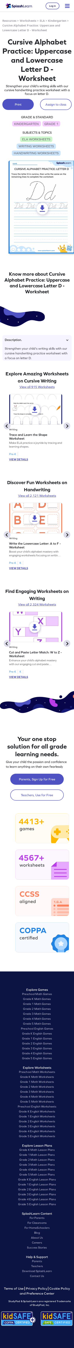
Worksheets (28, 21)
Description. (13, 340)
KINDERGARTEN (26, 124)
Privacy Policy (36, 1288)
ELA (42, 21)
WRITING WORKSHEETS (36, 146)
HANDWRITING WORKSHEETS (36, 153)
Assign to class (55, 104)
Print (18, 104)
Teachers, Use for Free (37, 795)
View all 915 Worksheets (37, 387)
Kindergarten (57, 21)
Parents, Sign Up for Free (37, 779)
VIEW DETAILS (18, 459)
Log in (52, 6)
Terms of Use (14, 1288)
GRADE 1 (51, 124)
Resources (9, 21)
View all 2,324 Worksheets (37, 604)
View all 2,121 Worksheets (37, 495)
